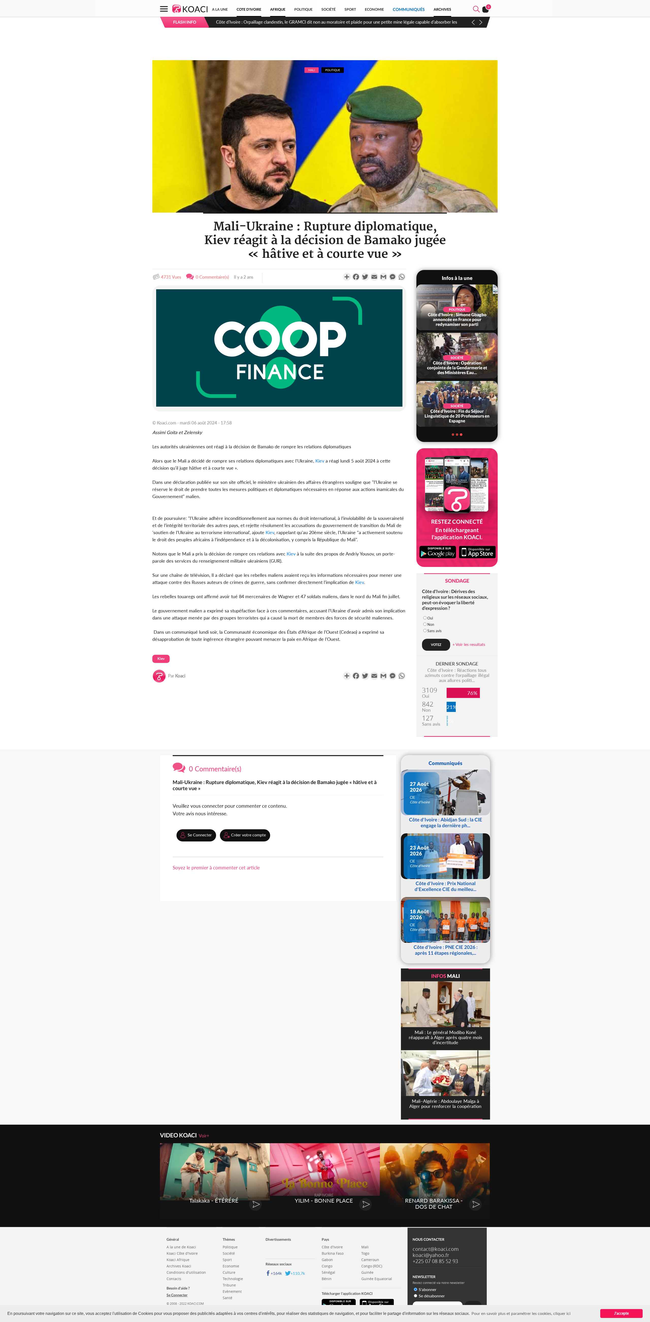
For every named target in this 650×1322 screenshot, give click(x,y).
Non (430, 624)
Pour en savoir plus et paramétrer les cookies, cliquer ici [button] (521, 1313)
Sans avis (434, 631)
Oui (430, 618)
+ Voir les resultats (468, 644)
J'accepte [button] (621, 1313)
